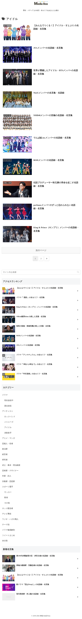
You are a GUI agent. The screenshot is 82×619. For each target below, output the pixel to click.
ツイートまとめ (8, 535)
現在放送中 (8, 400)
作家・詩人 (6, 476)
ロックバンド (9, 417)
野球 (6, 498)
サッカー (8, 492)
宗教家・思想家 (8, 481)
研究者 (5, 460)
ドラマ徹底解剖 (8, 530)
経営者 (5, 454)
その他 (7, 503)
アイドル (8, 427)
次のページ (41, 250)
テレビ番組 (6, 514)
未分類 (5, 541)
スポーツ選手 (7, 487)
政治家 (5, 449)
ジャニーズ (8, 422)
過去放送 (8, 406)
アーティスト (7, 411)
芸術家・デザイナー (10, 471)
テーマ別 (5, 525)
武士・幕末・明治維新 (11, 465)
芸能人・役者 (7, 444)
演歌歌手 (8, 433)
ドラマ (5, 395)
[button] (78, 272)
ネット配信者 (7, 508)
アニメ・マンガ (8, 438)
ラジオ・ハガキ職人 (10, 519)
